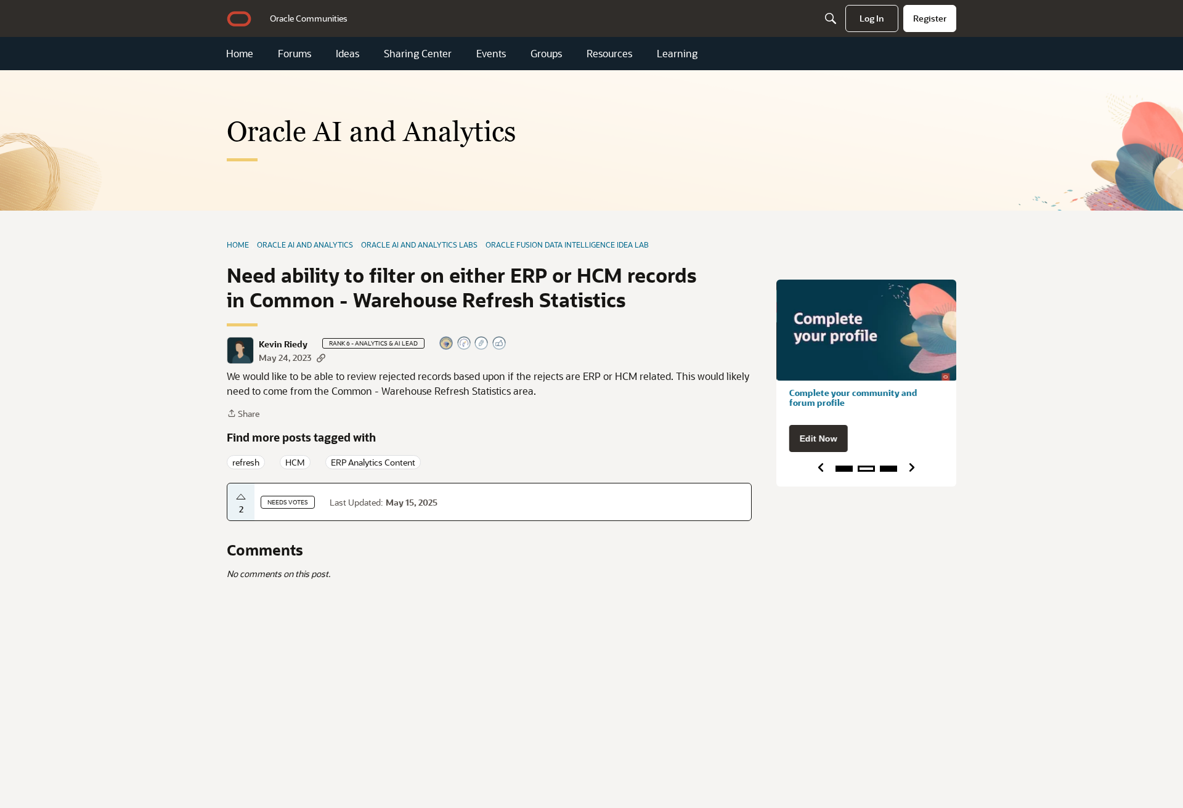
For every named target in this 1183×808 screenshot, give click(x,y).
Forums (294, 53)
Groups (546, 53)
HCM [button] (295, 462)
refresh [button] (245, 462)
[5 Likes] (499, 344)
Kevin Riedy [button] (283, 344)
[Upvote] (241, 497)
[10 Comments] (481, 344)
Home (239, 53)
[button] (240, 350)
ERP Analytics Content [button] (373, 462)
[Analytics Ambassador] (464, 344)
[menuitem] (308, 18)
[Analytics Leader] (446, 344)
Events (491, 53)
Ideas (347, 53)
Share (243, 414)
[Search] (830, 18)
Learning (677, 53)
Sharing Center (418, 53)
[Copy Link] (321, 357)
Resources (609, 53)
